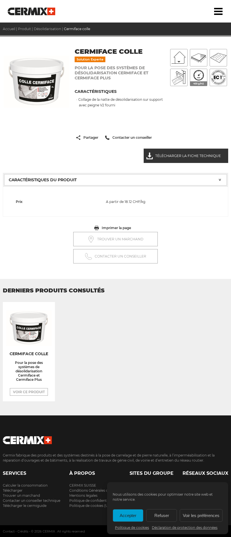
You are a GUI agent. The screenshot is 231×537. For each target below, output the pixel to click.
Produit (24, 29)
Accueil (31, 11)
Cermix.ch (115, 438)
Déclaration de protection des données (184, 527)
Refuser (161, 515)
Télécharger (13, 490)
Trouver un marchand (21, 495)
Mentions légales (83, 495)
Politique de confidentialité (92, 500)
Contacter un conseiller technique (31, 500)
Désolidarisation (47, 29)
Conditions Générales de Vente (95, 490)
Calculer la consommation (25, 485)
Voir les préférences (201, 515)
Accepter (128, 515)
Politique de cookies (132, 527)
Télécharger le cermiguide (24, 506)
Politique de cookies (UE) (90, 506)
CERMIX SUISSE (82, 485)
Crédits (22, 531)
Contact (9, 531)
